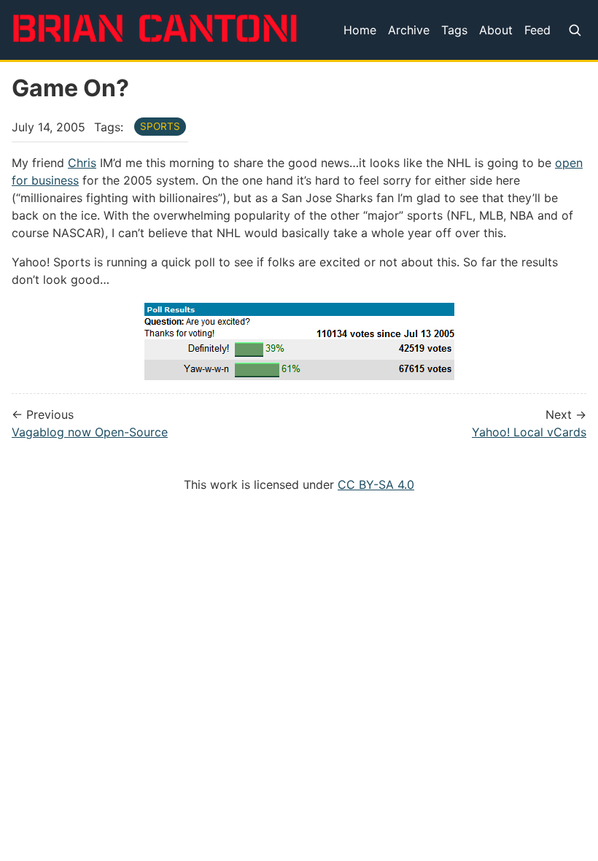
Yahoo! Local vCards (529, 432)
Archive (409, 30)
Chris (82, 162)
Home (359, 30)
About (496, 30)
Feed (537, 30)
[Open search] (574, 30)
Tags (454, 30)
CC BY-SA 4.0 (376, 484)
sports (160, 126)
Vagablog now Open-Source (90, 432)
